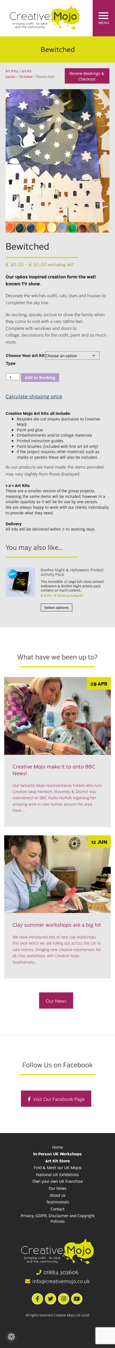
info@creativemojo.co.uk (61, 1281)
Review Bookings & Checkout (87, 76)
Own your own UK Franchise (57, 1181)
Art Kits (12, 71)
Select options (56, 607)
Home (57, 1147)
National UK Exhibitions (57, 1174)
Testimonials (57, 1202)
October (26, 76)
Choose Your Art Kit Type (25, 359)
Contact (57, 1209)
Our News (56, 1000)
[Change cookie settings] (11, 1336)
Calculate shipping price (34, 396)
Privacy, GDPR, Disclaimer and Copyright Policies (58, 1218)
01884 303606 (61, 1272)
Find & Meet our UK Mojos (58, 1167)
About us (58, 1195)
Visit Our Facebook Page (59, 1098)
